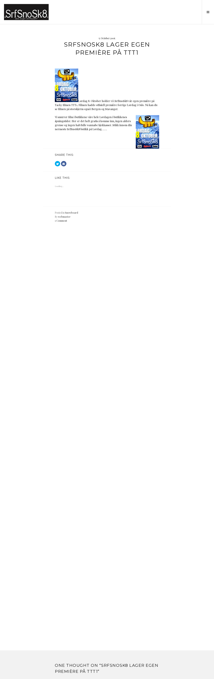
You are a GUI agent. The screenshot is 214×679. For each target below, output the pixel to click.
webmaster (64, 216)
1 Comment (61, 220)
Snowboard (71, 212)
